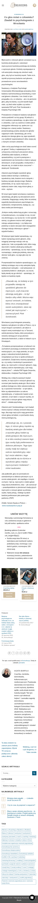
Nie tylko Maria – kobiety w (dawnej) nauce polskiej (25, 618)
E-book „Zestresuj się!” (28, 589)
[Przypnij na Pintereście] (24, 653)
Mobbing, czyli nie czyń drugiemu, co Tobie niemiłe (29, 749)
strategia (30, 867)
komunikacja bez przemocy (10, 847)
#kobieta (27, 830)
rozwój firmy (6, 867)
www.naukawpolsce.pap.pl (12, 506)
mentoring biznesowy (8, 860)
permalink (22, 663)
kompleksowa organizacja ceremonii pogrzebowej (17, 843)
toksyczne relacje (7, 874)
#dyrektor (20, 830)
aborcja (10, 833)
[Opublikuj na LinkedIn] (28, 653)
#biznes (4, 830)
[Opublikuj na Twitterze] (17, 653)
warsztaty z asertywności (10, 877)
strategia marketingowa (9, 871)
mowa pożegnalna (29, 860)
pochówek (5, 864)
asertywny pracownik (8, 836)
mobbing (19, 860)
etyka (24, 840)
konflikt (4, 857)
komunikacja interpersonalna (11, 850)
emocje (11, 840)
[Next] (36, 587)
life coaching (12, 857)
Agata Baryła (28, 29)
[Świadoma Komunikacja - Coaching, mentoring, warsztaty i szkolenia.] (19, 5)
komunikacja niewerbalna (10, 853)
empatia (18, 840)
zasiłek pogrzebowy (26, 877)
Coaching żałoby (8, 588)
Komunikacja (19, 14)
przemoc (31, 864)
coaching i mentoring (29, 836)
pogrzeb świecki (15, 864)
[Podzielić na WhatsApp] (9, 653)
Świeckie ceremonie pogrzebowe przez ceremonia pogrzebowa (17, 882)
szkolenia (26, 871)
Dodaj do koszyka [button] (9, 595)
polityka (24, 864)
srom (24, 867)
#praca (4, 833)
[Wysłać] (34, 773)
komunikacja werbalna (26, 853)
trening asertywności (21, 874)
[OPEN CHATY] (32, 897)
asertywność (27, 833)
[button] (3, 5)
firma (29, 840)
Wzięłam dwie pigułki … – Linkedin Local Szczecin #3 (20, 799)
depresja (4, 840)
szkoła (33, 871)
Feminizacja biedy (8, 641)
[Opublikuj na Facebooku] (13, 653)
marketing (21, 857)
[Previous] (1, 587)
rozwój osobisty (16, 867)
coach (19, 836)
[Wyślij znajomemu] (21, 653)
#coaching (12, 830)
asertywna (18, 833)
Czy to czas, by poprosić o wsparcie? (21, 805)
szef (19, 871)
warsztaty (32, 874)
